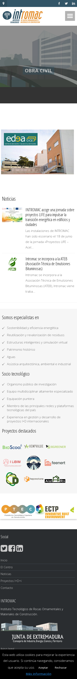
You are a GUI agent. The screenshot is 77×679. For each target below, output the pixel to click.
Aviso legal (7, 649)
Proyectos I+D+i (11, 581)
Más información (38, 674)
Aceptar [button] (43, 667)
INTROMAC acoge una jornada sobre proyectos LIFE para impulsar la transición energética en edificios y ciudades (49, 217)
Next (69, 152)
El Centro (7, 567)
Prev (7, 152)
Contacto (7, 588)
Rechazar (61, 667)
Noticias (6, 574)
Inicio (4, 560)
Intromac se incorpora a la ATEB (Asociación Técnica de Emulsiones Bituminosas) (47, 263)
